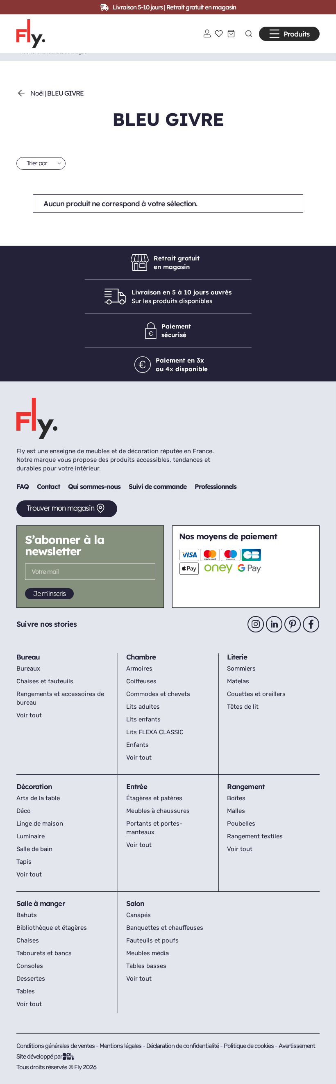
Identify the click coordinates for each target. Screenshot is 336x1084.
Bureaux (28, 668)
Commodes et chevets (158, 694)
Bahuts (26, 915)
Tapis (24, 861)
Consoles (29, 966)
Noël (36, 93)
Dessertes (30, 978)
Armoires (139, 668)
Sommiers (241, 668)
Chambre (141, 657)
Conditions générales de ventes (55, 1046)
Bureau (28, 657)
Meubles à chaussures (158, 811)
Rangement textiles (255, 836)
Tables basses (146, 966)
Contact (48, 486)
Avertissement (297, 1046)
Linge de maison (39, 823)
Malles (236, 811)
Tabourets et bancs (44, 953)
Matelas (238, 681)
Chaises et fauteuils (44, 681)
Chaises (27, 940)
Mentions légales (121, 1046)
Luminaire (30, 836)
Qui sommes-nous (94, 486)
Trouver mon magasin (60, 508)
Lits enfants (143, 719)
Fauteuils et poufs (152, 940)
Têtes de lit (243, 706)
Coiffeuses (141, 681)
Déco (23, 811)
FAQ (22, 486)
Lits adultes (143, 706)
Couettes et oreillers (256, 694)
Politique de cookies (249, 1046)
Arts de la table (38, 798)
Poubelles (241, 823)
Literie (237, 657)
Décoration (34, 786)
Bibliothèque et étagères (51, 927)
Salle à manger (40, 903)
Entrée (136, 786)
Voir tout (29, 715)
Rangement (246, 786)
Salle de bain (34, 849)
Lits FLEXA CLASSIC (155, 732)
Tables (25, 991)
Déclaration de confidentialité (183, 1046)
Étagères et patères (154, 798)
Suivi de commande (157, 486)
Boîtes (236, 798)
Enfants (137, 745)
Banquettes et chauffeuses (164, 927)
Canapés (138, 915)
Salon (135, 903)
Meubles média (147, 953)
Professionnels (215, 486)
